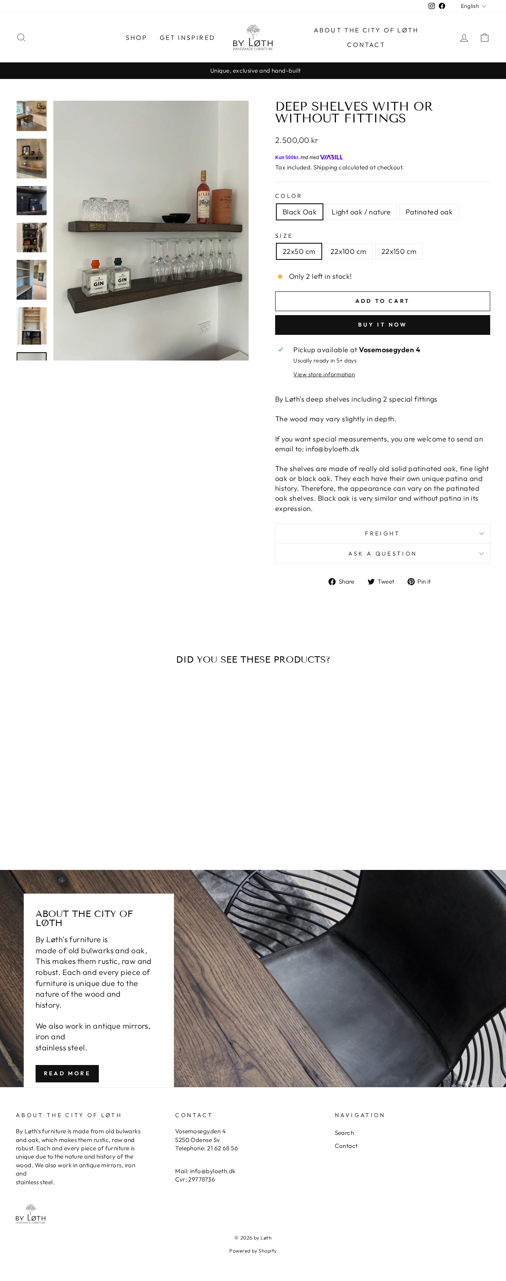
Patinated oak (429, 211)
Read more (67, 1073)
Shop (137, 37)
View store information (324, 374)
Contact (366, 45)
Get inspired (187, 37)
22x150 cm (399, 251)
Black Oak (300, 211)
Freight (382, 533)
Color (289, 195)
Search (344, 1132)
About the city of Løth (366, 30)
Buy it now (383, 324)
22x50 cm (299, 251)
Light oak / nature (361, 211)
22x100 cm (348, 251)
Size (284, 235)
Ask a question (382, 553)
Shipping (325, 167)
